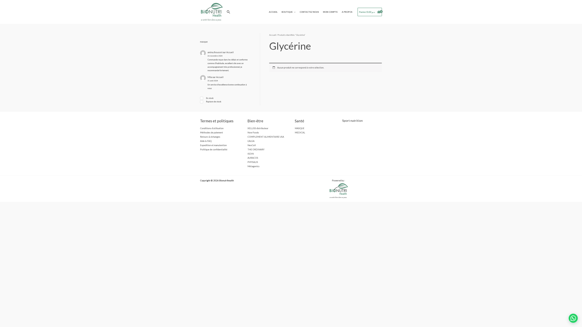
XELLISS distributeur (258, 128)
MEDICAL (300, 132)
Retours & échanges (210, 136)
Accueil (273, 12)
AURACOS (253, 157)
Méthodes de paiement (211, 132)
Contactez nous (309, 12)
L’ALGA (251, 141)
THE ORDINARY (256, 149)
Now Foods (253, 132)
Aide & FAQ (206, 141)
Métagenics (253, 166)
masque (204, 41)
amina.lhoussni (214, 52)
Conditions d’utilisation (212, 128)
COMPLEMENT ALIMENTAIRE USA (266, 136)
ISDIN (251, 153)
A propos (347, 12)
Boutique (287, 12)
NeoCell (252, 145)
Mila (209, 77)
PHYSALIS (253, 162)
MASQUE (299, 128)
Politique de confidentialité (213, 149)
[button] (228, 12)
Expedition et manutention (213, 145)
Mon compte (330, 12)
